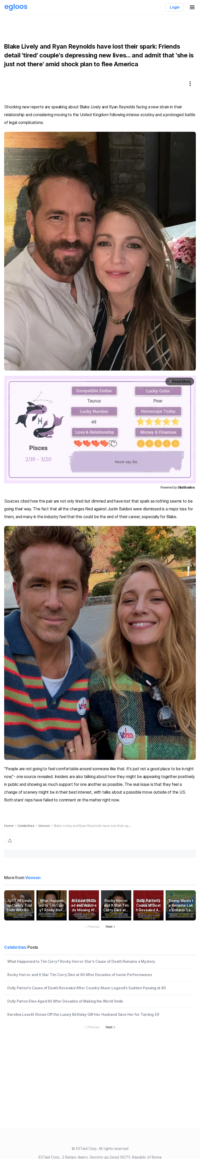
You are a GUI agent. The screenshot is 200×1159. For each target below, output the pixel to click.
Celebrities (25, 826)
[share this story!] (10, 840)
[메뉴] (190, 83)
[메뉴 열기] (192, 7)
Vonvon (44, 826)
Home (9, 826)
